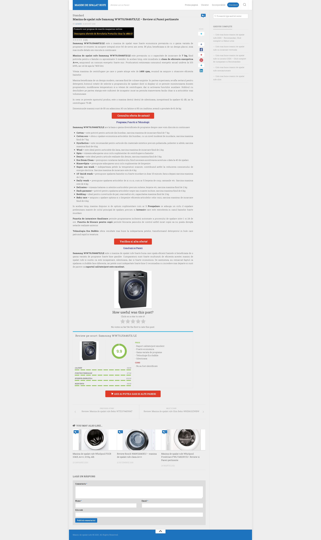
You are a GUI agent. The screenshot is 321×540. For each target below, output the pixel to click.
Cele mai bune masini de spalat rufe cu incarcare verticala (228, 48)
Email (145, 501)
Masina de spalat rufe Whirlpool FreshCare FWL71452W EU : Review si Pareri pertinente (180, 457)
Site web (79, 510)
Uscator (205, 5)
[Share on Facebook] (201, 47)
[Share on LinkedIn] (201, 68)
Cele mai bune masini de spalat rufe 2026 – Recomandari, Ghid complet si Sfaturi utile (228, 37)
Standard (233, 5)
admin (78, 24)
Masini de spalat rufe (90, 5)
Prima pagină (191, 5)
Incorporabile (218, 5)
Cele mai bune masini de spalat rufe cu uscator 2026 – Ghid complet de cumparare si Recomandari (229, 58)
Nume (78, 501)
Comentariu (81, 484)
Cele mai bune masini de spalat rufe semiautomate (228, 69)
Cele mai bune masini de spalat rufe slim (228, 78)
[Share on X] (201, 36)
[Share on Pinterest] (201, 57)
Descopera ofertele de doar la (103, 33)
